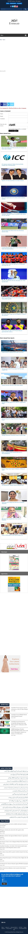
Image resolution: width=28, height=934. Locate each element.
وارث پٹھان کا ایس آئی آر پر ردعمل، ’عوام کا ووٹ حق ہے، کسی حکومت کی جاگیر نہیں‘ (16, 811)
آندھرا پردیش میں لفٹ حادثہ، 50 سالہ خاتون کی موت (20, 791)
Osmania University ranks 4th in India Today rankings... (12, 385)
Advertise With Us (14, 927)
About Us (7, 927)
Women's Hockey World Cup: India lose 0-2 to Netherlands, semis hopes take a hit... (13, 265)
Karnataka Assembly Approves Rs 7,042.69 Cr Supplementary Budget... (14, 403)
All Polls (20, 927)
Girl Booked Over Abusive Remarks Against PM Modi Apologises (14, 863)
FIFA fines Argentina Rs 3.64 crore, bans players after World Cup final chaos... (13, 281)
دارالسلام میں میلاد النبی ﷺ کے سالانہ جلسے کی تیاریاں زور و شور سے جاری (17, 781)
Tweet (11, 104)
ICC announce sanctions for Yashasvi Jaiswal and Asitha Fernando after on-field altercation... (12, 165)
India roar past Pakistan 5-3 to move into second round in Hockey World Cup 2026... (13, 298)
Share (4, 104)
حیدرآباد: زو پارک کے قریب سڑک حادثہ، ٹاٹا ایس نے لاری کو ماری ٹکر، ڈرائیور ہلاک (16, 788)
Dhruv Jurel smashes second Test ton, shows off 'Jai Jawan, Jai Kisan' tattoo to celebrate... (14, 148)
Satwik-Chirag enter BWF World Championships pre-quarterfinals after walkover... (12, 331)
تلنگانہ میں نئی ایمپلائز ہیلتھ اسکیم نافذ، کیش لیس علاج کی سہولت (19, 774)
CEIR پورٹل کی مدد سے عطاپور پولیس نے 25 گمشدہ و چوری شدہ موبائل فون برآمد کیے (15, 807)
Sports (4, 39)
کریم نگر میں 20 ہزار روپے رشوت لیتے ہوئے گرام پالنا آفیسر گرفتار (18, 801)
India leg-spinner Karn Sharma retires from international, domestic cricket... (13, 231)
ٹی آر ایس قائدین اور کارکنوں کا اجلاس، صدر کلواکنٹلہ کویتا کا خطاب (19, 817)
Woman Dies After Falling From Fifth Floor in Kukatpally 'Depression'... (13, 503)
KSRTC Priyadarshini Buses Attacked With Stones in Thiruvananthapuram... (12, 453)
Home (1, 39)
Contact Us (16, 928)
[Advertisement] (14, 14)
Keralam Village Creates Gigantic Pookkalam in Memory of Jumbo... (13, 469)
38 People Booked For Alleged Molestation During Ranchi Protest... (13, 419)
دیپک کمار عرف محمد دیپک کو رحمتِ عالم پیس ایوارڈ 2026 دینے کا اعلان (18, 778)
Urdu (8, 3)
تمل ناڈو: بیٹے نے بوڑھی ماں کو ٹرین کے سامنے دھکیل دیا (20, 794)
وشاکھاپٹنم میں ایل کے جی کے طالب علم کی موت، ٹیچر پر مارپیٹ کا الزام (18, 798)
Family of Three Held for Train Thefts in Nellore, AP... (12, 535)
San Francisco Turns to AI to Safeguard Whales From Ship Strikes (14, 841)
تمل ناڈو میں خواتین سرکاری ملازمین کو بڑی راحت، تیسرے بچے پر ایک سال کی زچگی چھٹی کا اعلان (14, 804)
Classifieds (19, 3)
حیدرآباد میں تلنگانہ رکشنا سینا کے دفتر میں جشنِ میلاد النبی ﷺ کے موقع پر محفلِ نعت (16, 771)
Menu (2, 35)
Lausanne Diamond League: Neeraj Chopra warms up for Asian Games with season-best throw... (14, 248)
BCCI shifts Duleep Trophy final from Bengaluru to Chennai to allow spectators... (14, 315)
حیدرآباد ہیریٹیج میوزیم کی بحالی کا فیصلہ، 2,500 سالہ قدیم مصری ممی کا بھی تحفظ (17, 814)
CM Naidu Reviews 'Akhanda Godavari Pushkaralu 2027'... (13, 485)
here (21, 129)
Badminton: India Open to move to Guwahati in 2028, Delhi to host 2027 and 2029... (14, 215)
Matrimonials (13, 3)
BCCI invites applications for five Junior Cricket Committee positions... (13, 198)
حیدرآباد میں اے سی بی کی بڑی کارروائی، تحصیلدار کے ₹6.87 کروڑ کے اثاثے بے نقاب (15, 784)
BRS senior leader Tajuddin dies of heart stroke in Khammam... (11, 519)
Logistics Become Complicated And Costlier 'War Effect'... (13, 352)
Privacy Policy (9, 928)
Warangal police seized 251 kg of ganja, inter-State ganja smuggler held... (13, 369)
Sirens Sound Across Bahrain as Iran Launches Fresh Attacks (13, 868)
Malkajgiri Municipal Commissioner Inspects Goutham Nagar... (14, 435)
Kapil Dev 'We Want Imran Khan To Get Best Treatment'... (13, 180)
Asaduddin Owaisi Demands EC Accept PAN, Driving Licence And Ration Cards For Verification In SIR (19, 723)
